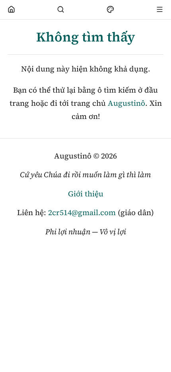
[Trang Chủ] (11, 9)
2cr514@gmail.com (82, 212)
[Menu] (159, 9)
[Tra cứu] (60, 9)
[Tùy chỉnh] (110, 9)
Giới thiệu (85, 193)
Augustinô (126, 103)
